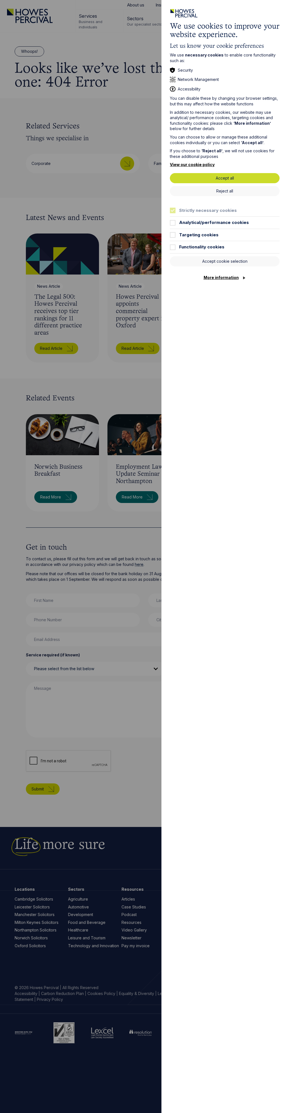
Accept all (225, 178)
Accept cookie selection (225, 261)
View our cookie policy (192, 164)
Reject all (224, 191)
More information (221, 277)
